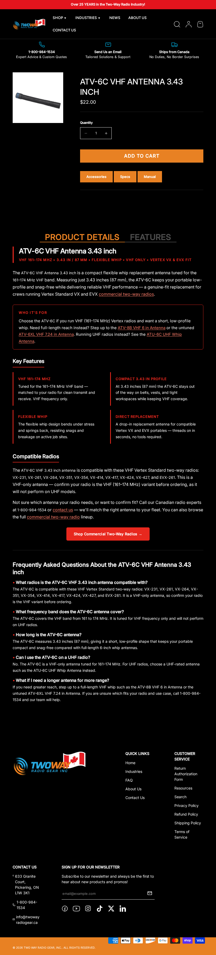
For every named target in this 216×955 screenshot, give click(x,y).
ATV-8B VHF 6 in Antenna (141, 327)
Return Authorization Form (185, 774)
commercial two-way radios (126, 294)
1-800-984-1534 (27, 905)
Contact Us (135, 797)
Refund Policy (186, 814)
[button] (200, 24)
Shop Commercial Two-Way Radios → (108, 534)
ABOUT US (137, 18)
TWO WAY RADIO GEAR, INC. (43, 947)
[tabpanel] (108, 476)
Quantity (86, 123)
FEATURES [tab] (150, 237)
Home (130, 762)
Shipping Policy (187, 823)
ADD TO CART (142, 156)
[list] (38, 98)
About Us (133, 789)
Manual (150, 177)
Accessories (96, 177)
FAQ (129, 780)
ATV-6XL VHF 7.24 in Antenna (46, 334)
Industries (133, 771)
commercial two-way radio (53, 516)
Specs (125, 177)
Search (180, 797)
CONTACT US (64, 30)
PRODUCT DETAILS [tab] (82, 237)
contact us (63, 509)
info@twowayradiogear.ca (28, 920)
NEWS (114, 18)
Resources (183, 788)
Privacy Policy (186, 805)
